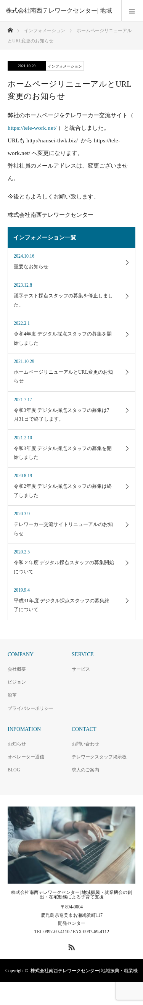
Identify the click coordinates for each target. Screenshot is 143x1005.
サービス (81, 669)
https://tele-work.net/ (32, 128)
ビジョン (17, 682)
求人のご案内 (85, 770)
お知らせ (17, 744)
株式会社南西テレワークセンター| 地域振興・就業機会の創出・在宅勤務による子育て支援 (71, 894)
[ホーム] (10, 28)
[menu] (132, 10)
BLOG (14, 770)
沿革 (12, 695)
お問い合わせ (85, 744)
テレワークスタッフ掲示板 (99, 757)
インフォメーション (65, 66)
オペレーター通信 (26, 757)
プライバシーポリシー (30, 708)
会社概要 (17, 669)
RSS (70, 946)
